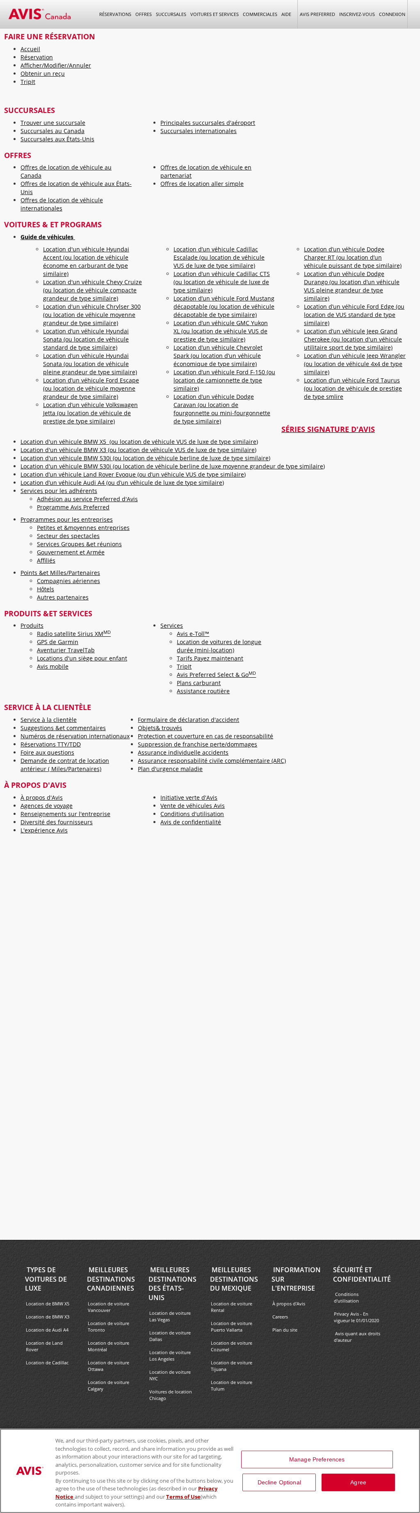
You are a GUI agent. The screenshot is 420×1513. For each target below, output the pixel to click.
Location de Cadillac (47, 1362)
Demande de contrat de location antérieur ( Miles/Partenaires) (65, 765)
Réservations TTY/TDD (51, 744)
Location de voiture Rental (231, 1306)
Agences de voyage (47, 806)
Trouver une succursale (53, 123)
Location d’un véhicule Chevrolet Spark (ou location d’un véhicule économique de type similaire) (217, 356)
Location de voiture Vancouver (108, 1306)
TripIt (28, 82)
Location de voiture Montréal (108, 1346)
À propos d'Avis (42, 797)
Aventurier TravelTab (66, 650)
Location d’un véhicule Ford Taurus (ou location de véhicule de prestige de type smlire (353, 388)
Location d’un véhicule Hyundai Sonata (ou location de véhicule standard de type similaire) (86, 339)
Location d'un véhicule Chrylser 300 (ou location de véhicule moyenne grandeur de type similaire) (92, 315)
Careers (280, 1317)
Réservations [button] (115, 14)
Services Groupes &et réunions (79, 544)
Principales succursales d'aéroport (207, 123)
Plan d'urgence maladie (170, 769)
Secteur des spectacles (68, 536)
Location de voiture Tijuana (231, 1365)
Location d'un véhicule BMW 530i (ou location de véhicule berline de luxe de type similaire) (145, 458)
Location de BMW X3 (47, 1317)
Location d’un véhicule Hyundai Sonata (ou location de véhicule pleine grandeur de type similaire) (90, 364)
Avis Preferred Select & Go (216, 674)
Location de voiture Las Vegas (170, 1316)
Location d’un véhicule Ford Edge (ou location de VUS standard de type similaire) (354, 315)
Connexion (392, 14)
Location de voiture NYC (170, 1375)
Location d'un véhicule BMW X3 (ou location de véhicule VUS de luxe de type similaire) (138, 450)
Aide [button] (286, 14)
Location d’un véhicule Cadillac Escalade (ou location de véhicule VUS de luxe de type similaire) (219, 257)
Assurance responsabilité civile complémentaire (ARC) (212, 760)
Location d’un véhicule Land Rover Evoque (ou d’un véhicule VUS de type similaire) (133, 474)
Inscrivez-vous (357, 14)
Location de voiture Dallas (170, 1336)
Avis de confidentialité (190, 822)
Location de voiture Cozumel (231, 1346)
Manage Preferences (317, 1459)
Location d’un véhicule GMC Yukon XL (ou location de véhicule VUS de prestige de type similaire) (220, 331)
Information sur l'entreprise (296, 1279)
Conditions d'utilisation (192, 814)
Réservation (37, 57)
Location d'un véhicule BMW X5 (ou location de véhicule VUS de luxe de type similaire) (139, 442)
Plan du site (284, 1330)
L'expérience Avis (44, 830)
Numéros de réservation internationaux (75, 736)
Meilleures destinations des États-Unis (172, 1284)
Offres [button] (143, 14)
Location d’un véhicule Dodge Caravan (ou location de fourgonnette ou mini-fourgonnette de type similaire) (221, 409)
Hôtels (45, 589)
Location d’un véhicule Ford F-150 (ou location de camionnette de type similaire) (224, 380)
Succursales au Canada (52, 131)
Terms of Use (183, 1496)
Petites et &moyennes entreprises (83, 527)
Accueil (30, 49)
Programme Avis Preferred (73, 507)
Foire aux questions (47, 752)
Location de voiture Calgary (108, 1385)
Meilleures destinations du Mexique (234, 1279)
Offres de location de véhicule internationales (62, 204)
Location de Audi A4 (47, 1330)
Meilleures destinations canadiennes (111, 1279)
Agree (358, 1482)
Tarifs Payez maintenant (210, 658)
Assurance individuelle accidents (183, 752)
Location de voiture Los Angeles (170, 1355)
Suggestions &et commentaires (63, 728)
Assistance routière (203, 691)
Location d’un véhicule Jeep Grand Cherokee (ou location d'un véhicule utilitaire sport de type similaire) (353, 339)
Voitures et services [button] (214, 14)
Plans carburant (199, 683)
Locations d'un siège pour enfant (82, 658)
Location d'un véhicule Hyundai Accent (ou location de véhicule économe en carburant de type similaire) (86, 261)
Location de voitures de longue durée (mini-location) (219, 646)
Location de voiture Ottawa (108, 1365)
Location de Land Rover (44, 1346)
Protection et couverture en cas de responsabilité (205, 736)
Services (171, 625)
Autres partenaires (63, 597)
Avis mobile (52, 666)
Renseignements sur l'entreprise (65, 814)
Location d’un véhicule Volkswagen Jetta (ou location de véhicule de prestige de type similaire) (90, 413)
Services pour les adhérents (59, 491)
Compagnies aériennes (68, 581)
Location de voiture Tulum (231, 1385)
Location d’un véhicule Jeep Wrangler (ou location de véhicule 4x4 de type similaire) (355, 364)
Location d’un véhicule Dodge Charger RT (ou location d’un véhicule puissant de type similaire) (353, 257)
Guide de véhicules (48, 237)
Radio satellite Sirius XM (74, 634)
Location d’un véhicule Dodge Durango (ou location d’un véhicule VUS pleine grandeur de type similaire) (351, 286)
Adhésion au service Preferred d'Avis (87, 499)
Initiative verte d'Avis (188, 797)
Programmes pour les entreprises (67, 519)
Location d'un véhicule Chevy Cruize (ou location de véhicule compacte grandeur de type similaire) (92, 290)
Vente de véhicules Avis (192, 806)
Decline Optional (279, 1482)
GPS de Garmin (57, 642)
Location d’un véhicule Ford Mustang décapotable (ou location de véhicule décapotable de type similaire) (223, 306)
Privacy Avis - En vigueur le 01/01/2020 (357, 1317)
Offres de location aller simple (202, 184)
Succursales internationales (198, 131)
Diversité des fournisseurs (57, 822)
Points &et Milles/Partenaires (60, 573)
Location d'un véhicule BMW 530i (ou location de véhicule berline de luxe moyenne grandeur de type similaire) (173, 466)
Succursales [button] (171, 14)
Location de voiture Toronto (108, 1326)
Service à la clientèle (49, 720)
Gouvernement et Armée (71, 552)
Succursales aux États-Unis (57, 139)
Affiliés (46, 560)
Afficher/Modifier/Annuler (56, 65)
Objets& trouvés (160, 728)
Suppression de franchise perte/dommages (197, 744)
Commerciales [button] (260, 14)
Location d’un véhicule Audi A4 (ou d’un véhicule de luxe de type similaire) (122, 482)
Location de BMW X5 (47, 1303)
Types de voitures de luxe (46, 1279)
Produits (32, 625)
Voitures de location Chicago (170, 1395)
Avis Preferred (317, 14)
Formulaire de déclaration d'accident (188, 720)
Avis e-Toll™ (193, 634)
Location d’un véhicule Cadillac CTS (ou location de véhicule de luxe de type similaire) (221, 282)
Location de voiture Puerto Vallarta (231, 1326)
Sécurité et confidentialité (362, 1274)
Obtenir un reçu (43, 73)
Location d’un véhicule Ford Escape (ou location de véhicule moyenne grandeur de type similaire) (91, 388)
